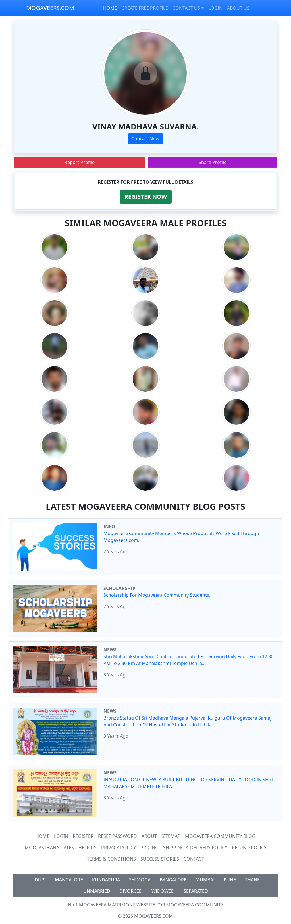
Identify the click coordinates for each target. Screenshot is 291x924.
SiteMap (170, 836)
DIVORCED (130, 891)
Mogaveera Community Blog (220, 836)
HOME (110, 8)
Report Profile (80, 162)
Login (61, 836)
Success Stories (159, 859)
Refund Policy (249, 847)
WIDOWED (162, 891)
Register (83, 836)
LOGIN (215, 8)
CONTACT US (186, 8)
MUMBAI (205, 880)
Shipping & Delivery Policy (195, 847)
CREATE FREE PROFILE (145, 8)
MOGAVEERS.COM (50, 8)
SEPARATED (196, 891)
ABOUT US (238, 8)
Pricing (149, 847)
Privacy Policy (118, 847)
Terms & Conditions (111, 859)
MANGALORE (69, 880)
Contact (194, 859)
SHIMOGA (140, 880)
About (149, 836)
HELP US (87, 847)
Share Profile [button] (212, 162)
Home (42, 836)
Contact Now (145, 139)
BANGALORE (173, 880)
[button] (146, 197)
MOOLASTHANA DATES (49, 847)
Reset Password (117, 836)
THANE (252, 880)
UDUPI (38, 880)
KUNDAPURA (106, 880)
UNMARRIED (96, 891)
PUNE (230, 880)
